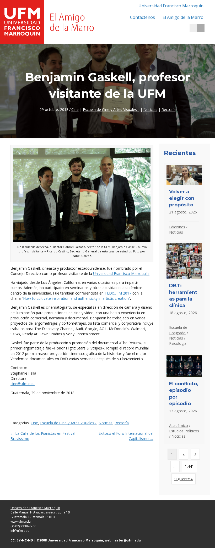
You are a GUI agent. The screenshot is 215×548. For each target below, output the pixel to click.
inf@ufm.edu (19, 530)
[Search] (201, 28)
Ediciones (177, 226)
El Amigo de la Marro (183, 17)
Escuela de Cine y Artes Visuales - (111, 109)
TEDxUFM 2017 (118, 293)
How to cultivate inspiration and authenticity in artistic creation (76, 298)
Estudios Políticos (184, 430)
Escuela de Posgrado (178, 330)
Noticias (150, 109)
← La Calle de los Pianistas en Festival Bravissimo (42, 436)
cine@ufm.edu (22, 383)
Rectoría (169, 109)
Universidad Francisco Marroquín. (121, 273)
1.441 (189, 466)
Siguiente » (183, 478)
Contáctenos (142, 17)
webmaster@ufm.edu (123, 540)
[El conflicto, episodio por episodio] (184, 398)
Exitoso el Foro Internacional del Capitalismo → (126, 436)
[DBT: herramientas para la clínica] (184, 296)
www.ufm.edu (20, 521)
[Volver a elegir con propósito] (184, 201)
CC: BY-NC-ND (21, 540)
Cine (75, 109)
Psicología (177, 343)
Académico (178, 425)
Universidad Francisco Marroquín (170, 6)
